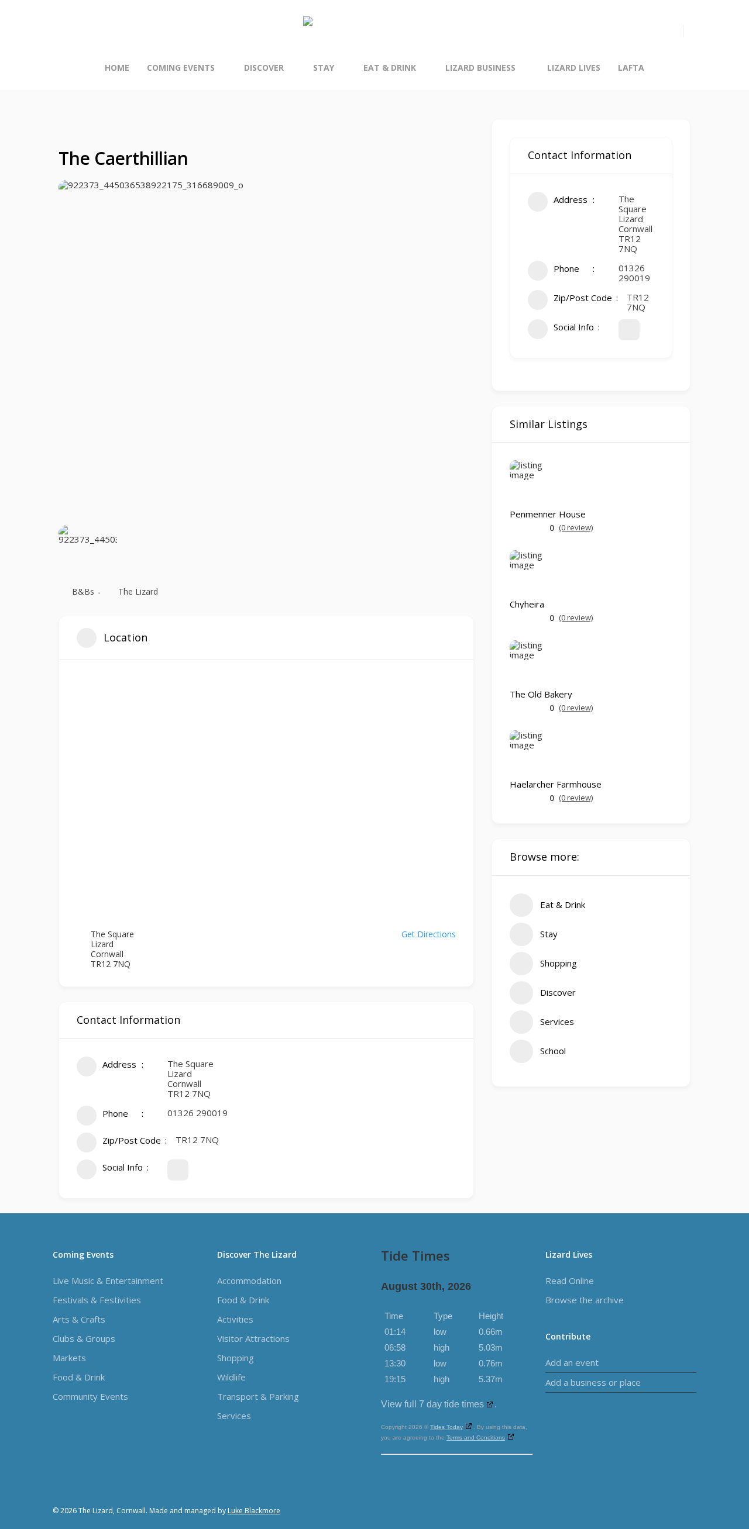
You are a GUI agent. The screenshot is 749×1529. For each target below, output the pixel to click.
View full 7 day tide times (432, 1404)
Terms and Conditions (475, 1437)
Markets (69, 1358)
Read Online (569, 1281)
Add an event (572, 1362)
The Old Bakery (541, 694)
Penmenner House (548, 514)
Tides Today (446, 1427)
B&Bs (83, 591)
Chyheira (527, 604)
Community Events (90, 1396)
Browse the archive (584, 1300)
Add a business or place (593, 1382)
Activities (235, 1319)
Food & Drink (79, 1377)
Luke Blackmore (254, 1511)
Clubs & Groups (84, 1338)
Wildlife (231, 1377)
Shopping (235, 1358)
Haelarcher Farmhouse (556, 784)
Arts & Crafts (79, 1319)
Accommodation (249, 1281)
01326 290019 (197, 1113)
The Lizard (138, 591)
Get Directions (428, 934)
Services (234, 1415)
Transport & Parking (258, 1396)
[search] (676, 31)
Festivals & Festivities (97, 1300)
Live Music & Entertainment (108, 1281)
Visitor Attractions (253, 1338)
